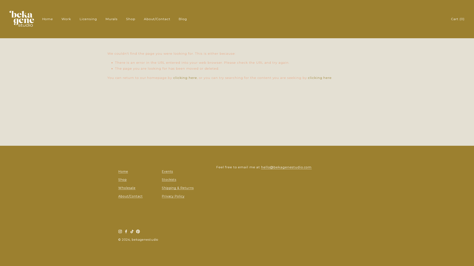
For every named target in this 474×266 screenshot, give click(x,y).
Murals (112, 19)
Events (167, 171)
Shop (130, 19)
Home (47, 19)
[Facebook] (126, 231)
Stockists (169, 179)
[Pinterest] (138, 231)
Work (66, 19)
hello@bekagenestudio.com (286, 167)
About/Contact (157, 19)
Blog (183, 19)
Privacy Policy (173, 196)
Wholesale (127, 188)
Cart (458, 19)
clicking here (185, 78)
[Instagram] (120, 231)
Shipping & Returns (178, 188)
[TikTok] (132, 231)
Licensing (88, 19)
